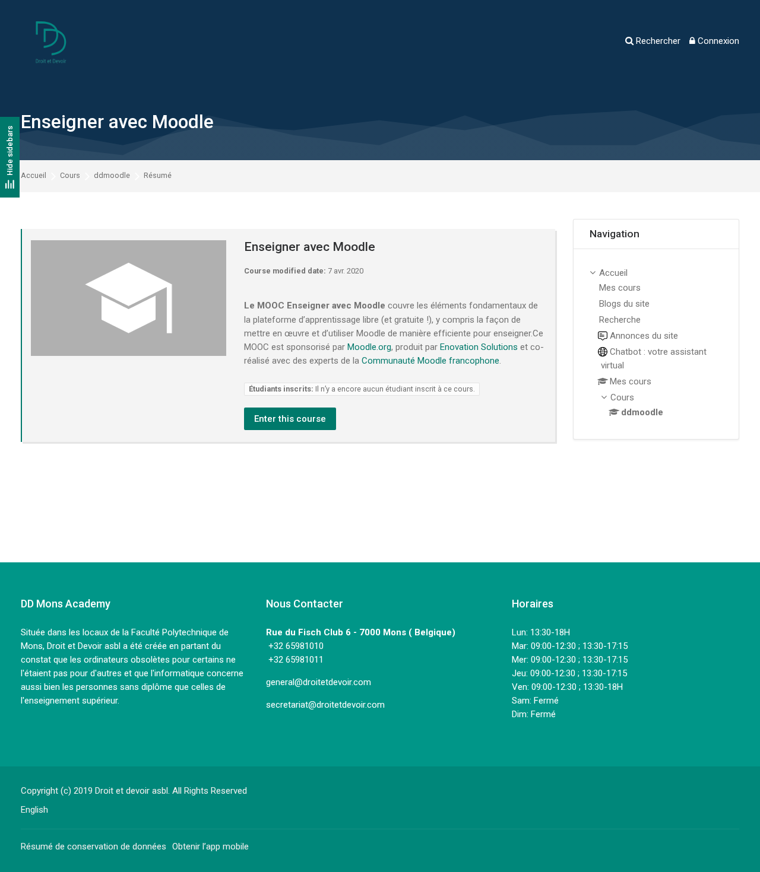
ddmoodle (112, 176)
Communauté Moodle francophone (430, 360)
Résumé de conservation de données (93, 846)
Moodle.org (369, 347)
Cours (70, 176)
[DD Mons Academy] (50, 41)
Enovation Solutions (479, 347)
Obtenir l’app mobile (210, 846)
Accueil (33, 176)
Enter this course (290, 418)
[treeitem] (656, 344)
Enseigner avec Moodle (117, 122)
